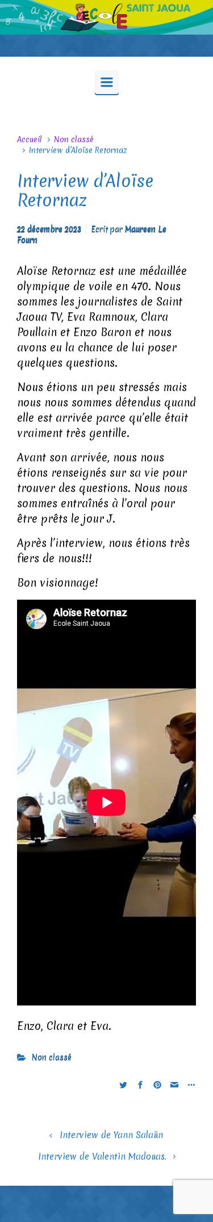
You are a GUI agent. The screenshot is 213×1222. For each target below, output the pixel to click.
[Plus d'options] (190, 1084)
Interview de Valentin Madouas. (102, 1156)
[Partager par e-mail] (174, 1084)
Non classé (74, 139)
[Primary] (107, 82)
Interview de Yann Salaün (111, 1135)
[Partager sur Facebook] (140, 1084)
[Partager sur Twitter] (123, 1084)
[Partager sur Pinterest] (157, 1084)
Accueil (29, 139)
